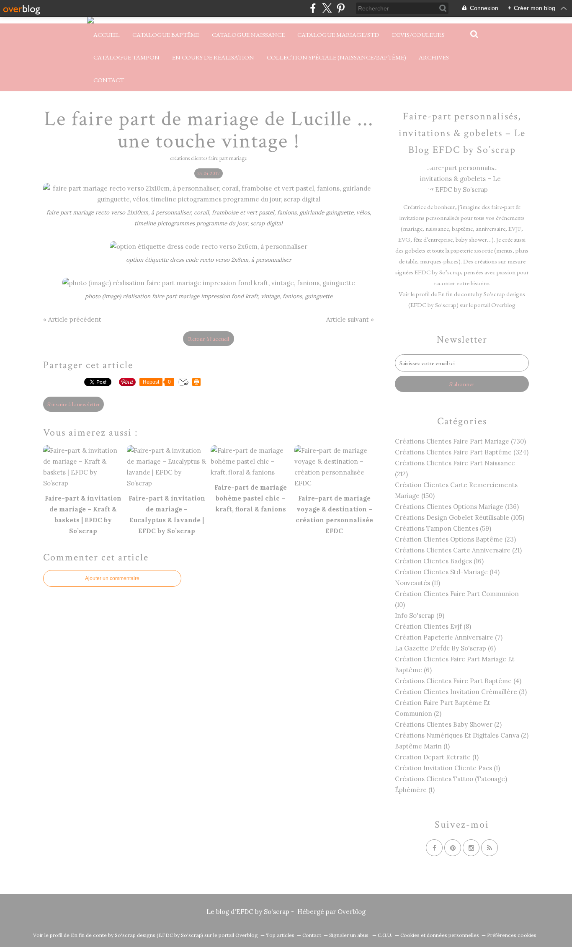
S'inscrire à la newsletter (73, 404)
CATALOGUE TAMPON (126, 57)
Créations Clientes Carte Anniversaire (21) (458, 550)
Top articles (280, 935)
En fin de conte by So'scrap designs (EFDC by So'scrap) (137, 935)
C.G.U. (385, 935)
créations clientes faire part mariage (208, 158)
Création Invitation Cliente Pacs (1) (447, 768)
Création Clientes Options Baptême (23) (455, 539)
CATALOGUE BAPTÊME (165, 35)
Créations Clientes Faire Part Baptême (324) (461, 452)
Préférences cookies (511, 935)
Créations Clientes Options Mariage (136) (457, 507)
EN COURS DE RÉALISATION (213, 57)
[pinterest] (340, 8)
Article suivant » (350, 319)
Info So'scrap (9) (419, 615)
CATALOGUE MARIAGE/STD (338, 35)
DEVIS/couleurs (418, 35)
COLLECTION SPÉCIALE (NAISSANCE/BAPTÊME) (336, 57)
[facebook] (313, 8)
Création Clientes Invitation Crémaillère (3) (461, 692)
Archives (434, 57)
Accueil (106, 35)
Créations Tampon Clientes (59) (443, 528)
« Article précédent (72, 319)
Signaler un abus (349, 935)
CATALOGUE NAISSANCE (248, 35)
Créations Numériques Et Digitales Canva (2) (461, 735)
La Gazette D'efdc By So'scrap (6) (445, 648)
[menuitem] (106, 34)
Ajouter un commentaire (112, 578)
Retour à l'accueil (208, 339)
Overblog (352, 912)
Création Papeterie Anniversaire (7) (448, 637)
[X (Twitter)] (327, 8)
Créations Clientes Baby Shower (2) (448, 724)
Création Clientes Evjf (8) (433, 626)
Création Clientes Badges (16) (439, 561)
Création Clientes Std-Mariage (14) (447, 572)
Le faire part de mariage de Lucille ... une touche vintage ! (209, 130)
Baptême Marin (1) (422, 746)
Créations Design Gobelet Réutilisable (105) (459, 517)
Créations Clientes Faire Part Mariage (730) (460, 441)
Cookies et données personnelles (439, 935)
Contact (108, 80)
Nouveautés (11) (417, 583)
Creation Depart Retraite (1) (437, 757)
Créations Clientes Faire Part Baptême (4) (458, 681)
